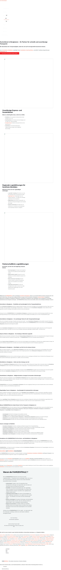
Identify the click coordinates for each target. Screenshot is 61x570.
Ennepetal (9, 537)
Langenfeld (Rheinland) (49, 538)
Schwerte (10, 544)
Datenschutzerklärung (5, 568)
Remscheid (18, 542)
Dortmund (34, 536)
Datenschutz (5, 28)
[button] (6, 15)
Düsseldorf (38, 536)
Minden (52, 540)
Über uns (4, 15)
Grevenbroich (34, 537)
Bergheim (1, 536)
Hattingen (47, 537)
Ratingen (8, 542)
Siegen (50, 542)
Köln (38, 538)
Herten (53, 537)
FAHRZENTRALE (6, 8)
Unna (45, 544)
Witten (20, 545)
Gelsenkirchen (24, 537)
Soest (26, 544)
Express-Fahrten (41, 297)
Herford (50, 537)
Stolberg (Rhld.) (30, 544)
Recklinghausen (13, 542)
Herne (1, 538)
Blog (6, 550)
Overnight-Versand (8, 122)
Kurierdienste (29, 453)
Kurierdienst (22, 295)
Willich (27, 545)
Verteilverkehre (2, 51)
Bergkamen (28, 295)
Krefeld (40, 538)
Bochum (11, 536)
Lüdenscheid (20, 540)
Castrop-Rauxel (26, 536)
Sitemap (7, 552)
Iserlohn (16, 538)
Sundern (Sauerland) (36, 544)
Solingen (46, 542)
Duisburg (41, 536)
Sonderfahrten (23, 50)
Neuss (18, 541)
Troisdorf (42, 544)
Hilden (8, 538)
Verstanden (5, 566)
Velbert (47, 544)
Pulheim (5, 542)
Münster (15, 541)
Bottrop (14, 536)
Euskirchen (13, 537)
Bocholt (8, 536)
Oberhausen (28, 541)
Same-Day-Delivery (29, 50)
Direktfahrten (10, 50)
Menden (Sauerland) (34, 540)
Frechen (16, 537)
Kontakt (4, 24)
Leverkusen (13, 540)
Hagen (38, 537)
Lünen (17, 540)
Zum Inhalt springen (3, 0)
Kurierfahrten (5, 50)
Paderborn (43, 541)
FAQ (7, 21)
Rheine (30, 542)
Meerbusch (44, 540)
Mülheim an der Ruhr (10, 541)
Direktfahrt (27, 458)
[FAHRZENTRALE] (6, 5)
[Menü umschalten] (6, 18)
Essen (52, 536)
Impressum (5, 31)
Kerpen (36, 538)
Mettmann (48, 540)
